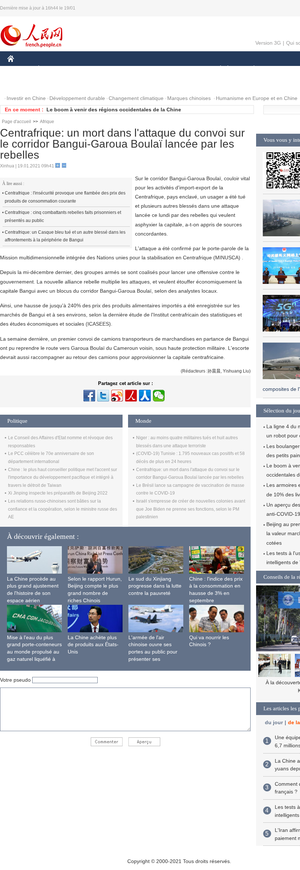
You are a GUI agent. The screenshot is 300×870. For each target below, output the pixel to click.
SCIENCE (150, 69)
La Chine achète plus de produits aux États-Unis (93, 644)
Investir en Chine (26, 98)
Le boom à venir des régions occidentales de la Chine (113, 109)
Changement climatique (136, 98)
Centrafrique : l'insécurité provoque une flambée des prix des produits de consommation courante (65, 197)
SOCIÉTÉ (217, 69)
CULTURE (184, 69)
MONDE (86, 69)
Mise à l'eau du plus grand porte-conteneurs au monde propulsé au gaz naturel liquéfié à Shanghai (34, 651)
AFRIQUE (118, 69)
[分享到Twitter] (103, 395)
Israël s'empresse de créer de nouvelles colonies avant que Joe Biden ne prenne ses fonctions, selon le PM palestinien (190, 509)
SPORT (280, 69)
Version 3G (268, 43)
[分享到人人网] (145, 395)
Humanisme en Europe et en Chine (256, 98)
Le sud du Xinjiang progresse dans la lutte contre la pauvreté (154, 586)
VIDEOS (84, 84)
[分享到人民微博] (131, 395)
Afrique (47, 121)
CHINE (20, 69)
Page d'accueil (16, 121)
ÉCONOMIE (52, 69)
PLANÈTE (250, 69)
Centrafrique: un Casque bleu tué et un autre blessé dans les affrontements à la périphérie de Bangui (65, 236)
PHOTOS (54, 84)
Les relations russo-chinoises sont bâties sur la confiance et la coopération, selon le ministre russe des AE (62, 509)
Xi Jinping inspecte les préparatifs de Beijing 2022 (58, 493)
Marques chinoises (189, 98)
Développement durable (77, 98)
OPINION (23, 84)
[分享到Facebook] (89, 395)
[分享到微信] (159, 395)
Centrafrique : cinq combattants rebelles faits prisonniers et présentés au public (63, 216)
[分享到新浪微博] (117, 395)
